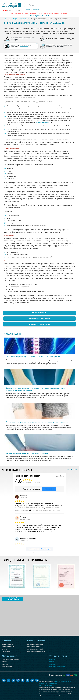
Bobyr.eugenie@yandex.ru (39, 16)
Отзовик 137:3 (53, 664)
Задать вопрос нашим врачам (39, 324)
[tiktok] (18, 680)
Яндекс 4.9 (52, 659)
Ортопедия (5, 664)
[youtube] (8, 680)
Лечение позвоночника (39, 313)
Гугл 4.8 (51, 661)
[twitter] (13, 680)
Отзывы (4, 649)
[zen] (32, 680)
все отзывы (71, 469)
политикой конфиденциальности (65, 687)
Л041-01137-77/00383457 (46, 685)
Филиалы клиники (7, 644)
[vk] (4, 680)
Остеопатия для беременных (11, 659)
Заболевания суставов (33, 646)
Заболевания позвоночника (34, 644)
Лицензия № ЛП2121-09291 (63, 681)
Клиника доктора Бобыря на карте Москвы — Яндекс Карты (39, 552)
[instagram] (27, 680)
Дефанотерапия (7, 666)
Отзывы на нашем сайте (57, 666)
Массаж (4, 661)
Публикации (6, 651)
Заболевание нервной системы (35, 651)
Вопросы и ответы (8, 646)
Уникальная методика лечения (39, 318)
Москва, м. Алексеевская (33, 9)
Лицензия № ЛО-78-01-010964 (48, 683)
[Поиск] (25, 5)
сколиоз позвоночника (43, 122)
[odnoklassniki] (22, 680)
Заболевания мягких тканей (34, 649)
